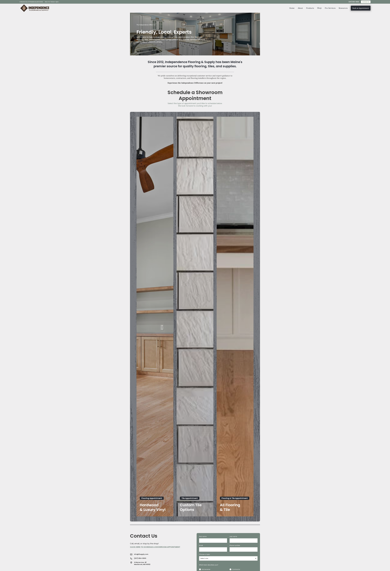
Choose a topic (204, 554)
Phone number (235, 545)
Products (310, 8)
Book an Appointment (360, 8)
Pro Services (330, 8)
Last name (233, 536)
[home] (35, 8)
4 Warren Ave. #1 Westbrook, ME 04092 (31, 2)
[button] (319, 8)
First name (203, 536)
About (300, 8)
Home (292, 8)
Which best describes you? (208, 565)
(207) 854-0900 (354, 2)
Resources (343, 8)
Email (201, 545)
